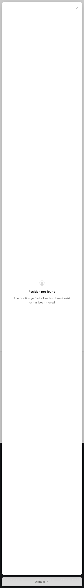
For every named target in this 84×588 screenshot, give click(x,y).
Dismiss (40, 582)
